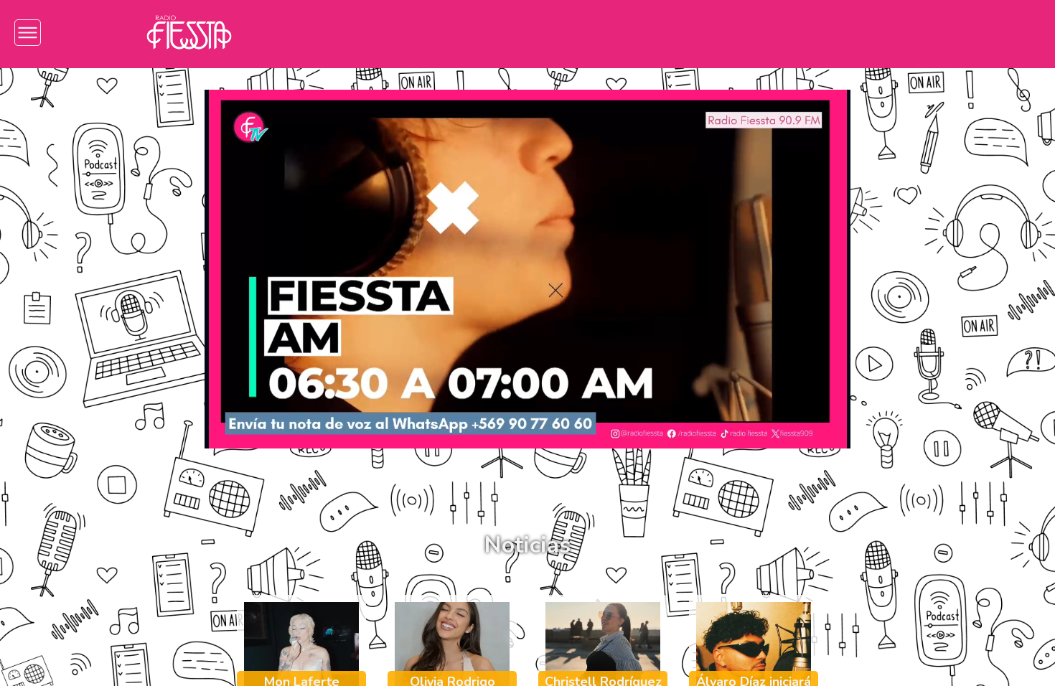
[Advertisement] (79, 294)
